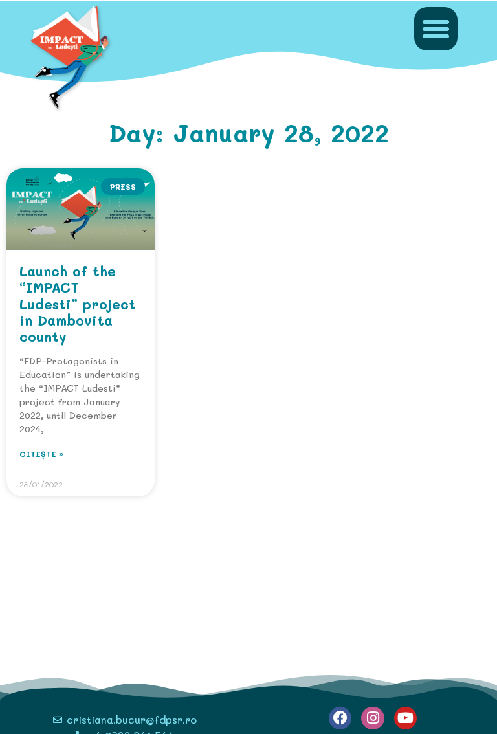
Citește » (41, 454)
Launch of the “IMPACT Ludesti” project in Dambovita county (77, 303)
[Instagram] (372, 718)
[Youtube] (405, 718)
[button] (436, 29)
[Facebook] (340, 718)
